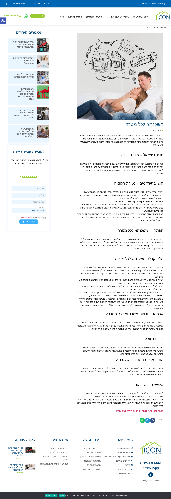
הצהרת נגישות (150, 462)
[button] (3, 20)
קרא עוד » (19, 458)
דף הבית (163, 27)
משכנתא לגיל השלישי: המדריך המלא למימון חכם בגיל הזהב (25, 133)
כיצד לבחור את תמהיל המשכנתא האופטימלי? (15, 467)
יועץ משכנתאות (140, 17)
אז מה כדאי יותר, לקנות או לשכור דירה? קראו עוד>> (139, 411)
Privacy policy (51, 495)
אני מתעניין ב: (40, 207)
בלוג (62, 17)
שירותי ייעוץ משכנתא (119, 17)
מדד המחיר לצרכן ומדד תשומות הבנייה (24, 75)
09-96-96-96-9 (10, 15)
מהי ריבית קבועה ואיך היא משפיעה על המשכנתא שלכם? (23, 44)
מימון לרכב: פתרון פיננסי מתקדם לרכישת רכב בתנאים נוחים (24, 114)
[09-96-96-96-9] (20, 16)
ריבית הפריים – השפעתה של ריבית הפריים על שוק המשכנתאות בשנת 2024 (25, 94)
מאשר (62, 495)
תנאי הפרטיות (26, 218)
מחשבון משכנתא (94, 17)
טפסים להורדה (75, 17)
